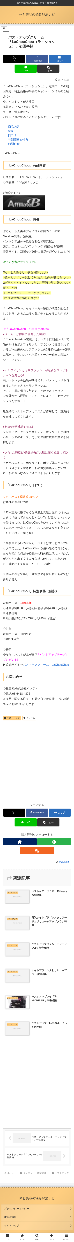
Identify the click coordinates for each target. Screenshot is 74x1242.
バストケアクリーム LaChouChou (46, 664)
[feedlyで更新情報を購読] (54, 841)
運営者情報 (10, 1217)
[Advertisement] (37, 760)
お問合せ (14, 143)
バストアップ (13, 718)
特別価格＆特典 (18, 139)
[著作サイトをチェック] (20, 841)
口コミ (12, 135)
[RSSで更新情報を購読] (37, 850)
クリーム (30, 718)
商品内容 (14, 126)
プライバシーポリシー (16, 1208)
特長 (11, 130)
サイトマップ (11, 1225)
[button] (48, 69)
